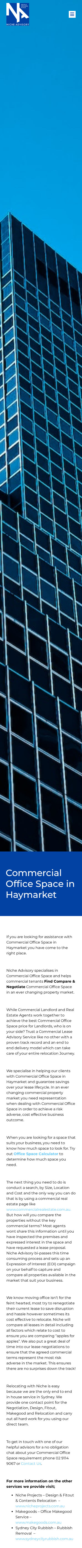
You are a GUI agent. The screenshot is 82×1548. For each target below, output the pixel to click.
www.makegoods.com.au (38, 1522)
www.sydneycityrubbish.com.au (44, 1539)
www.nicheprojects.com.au (40, 1506)
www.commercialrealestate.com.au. (38, 1209)
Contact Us (31, 1463)
